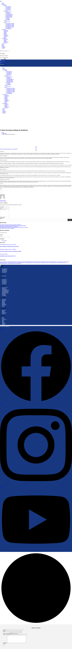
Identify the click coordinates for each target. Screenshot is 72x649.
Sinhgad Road (6, 35)
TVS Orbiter (4, 283)
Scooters (5, 5)
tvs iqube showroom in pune (12, 262)
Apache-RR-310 (8, 13)
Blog (2, 44)
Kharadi (5, 32)
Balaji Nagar (6, 31)
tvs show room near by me (62, 262)
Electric (5, 22)
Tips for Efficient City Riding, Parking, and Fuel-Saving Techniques (10, 224)
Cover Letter (5, 642)
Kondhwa (5, 33)
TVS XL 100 (8, 21)
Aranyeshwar (6, 30)
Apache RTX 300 (8, 11)
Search (1, 218)
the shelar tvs (55, 261)
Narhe (5, 37)
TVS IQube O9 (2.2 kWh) (10, 23)
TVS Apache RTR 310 (9, 14)
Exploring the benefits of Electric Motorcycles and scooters (16, 261)
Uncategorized (4, 133)
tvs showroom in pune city (45, 262)
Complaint (3, 47)
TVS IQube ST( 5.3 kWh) (10, 26)
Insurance (3, 46)
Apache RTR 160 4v (9, 16)
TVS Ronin (8, 12)
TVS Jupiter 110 (8, 6)
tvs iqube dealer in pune (3, 262)
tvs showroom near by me (53, 262)
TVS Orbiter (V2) (8, 28)
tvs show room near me (3, 263)
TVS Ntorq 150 (8, 9)
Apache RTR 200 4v (9, 15)
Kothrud (6, 98)
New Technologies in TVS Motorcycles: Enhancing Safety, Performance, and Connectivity (14, 227)
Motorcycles (6, 75)
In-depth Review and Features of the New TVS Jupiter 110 (9, 226)
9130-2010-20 (2, 63)
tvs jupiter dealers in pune (29, 262)
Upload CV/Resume (6, 633)
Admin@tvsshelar (3, 200)
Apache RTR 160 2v (9, 17)
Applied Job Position (6, 634)
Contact (3, 48)
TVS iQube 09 (4, 279)
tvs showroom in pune (36, 262)
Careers (3, 43)
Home (4, 67)
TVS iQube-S (4, 282)
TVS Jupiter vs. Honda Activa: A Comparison (7, 228)
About (3, 3)
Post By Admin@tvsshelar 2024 (5, 248)
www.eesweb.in (6, 326)
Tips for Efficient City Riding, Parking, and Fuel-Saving (9, 246)
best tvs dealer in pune (3, 261)
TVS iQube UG (4, 281)
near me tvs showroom (48, 261)
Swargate (5, 36)
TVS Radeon (9, 83)
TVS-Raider (8, 19)
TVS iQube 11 (4, 280)
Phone (4, 630)
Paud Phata (3, 303)
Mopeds (5, 20)
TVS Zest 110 (4, 272)
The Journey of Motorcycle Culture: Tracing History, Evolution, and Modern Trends (13, 225)
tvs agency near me (60, 261)
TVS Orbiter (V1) (8, 27)
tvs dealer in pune (66, 261)
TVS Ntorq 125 (8, 8)
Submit (4, 643)
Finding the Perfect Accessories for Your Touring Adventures (35, 261)
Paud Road (5, 34)
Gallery (3, 45)
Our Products (4, 4)
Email (4, 631)
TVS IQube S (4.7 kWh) (10, 90)
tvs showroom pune (18, 263)
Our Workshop (4, 38)
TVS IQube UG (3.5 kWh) (10, 25)
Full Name (4, 629)
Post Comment (2, 217)
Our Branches (4, 29)
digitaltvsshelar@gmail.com (4, 61)
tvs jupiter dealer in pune (21, 262)
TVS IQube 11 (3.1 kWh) (10, 24)
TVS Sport (8, 82)
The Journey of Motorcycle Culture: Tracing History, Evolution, (10, 251)
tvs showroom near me (11, 263)
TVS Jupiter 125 (8, 7)
